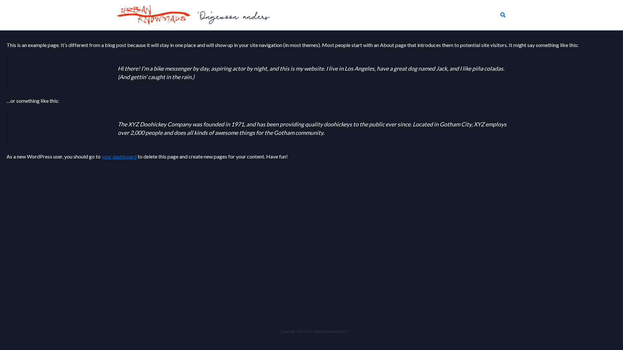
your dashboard (119, 156)
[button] (503, 15)
